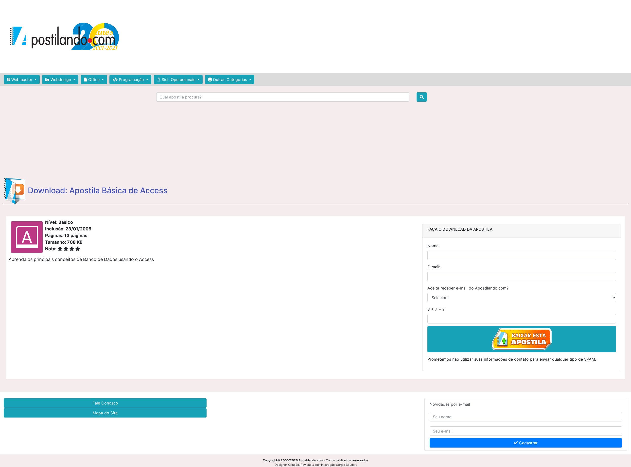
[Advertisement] (363, 36)
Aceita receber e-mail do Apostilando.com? (467, 288)
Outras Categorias (230, 79)
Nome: (433, 245)
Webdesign (60, 79)
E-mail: (433, 266)
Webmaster (22, 79)
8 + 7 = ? (435, 309)
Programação (131, 79)
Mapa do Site (105, 412)
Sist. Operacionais (178, 79)
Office (94, 79)
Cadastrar (528, 442)
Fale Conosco (105, 403)
